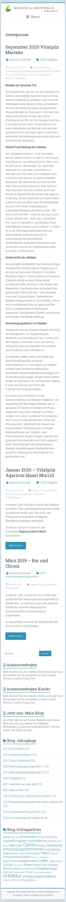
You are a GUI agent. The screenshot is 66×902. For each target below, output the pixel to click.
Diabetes (34, 584)
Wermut (16, 880)
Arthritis (52, 841)
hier (30, 730)
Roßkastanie (19, 872)
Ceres (29, 845)
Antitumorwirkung (42, 68)
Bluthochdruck (45, 71)
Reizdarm (9, 78)
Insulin (42, 584)
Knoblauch (44, 857)
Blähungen (16, 845)
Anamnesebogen (47, 671)
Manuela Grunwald (20, 59)
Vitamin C (7, 880)
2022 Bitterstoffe (13, 790)
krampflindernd (28, 861)
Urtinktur (12, 876)
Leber (43, 860)
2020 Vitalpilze (48, 59)
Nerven (8, 868)
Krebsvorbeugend (13, 494)
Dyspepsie (54, 845)
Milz (45, 864)
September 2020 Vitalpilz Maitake (32, 49)
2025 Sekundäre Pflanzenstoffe (21, 812)
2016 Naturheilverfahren (17, 754)
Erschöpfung (51, 849)
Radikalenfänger (12, 497)
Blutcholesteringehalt (28, 71)
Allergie (7, 837)
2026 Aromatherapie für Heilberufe (23, 817)
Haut (45, 853)
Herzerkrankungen (19, 75)
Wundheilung (29, 880)
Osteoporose (45, 75)
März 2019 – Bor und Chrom (26, 563)
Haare (22, 853)
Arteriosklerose (11, 71)
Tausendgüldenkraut (42, 872)
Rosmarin (8, 872)
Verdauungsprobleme (39, 876)
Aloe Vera (15, 837)
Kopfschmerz (10, 861)
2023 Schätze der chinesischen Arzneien (27, 796)
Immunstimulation (48, 490)
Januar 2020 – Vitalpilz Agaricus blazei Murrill (30, 472)
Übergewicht (20, 78)
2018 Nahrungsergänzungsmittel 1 (23, 766)
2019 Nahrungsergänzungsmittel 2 (25, 575)
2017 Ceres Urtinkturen (16, 760)
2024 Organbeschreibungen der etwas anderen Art (32, 802)
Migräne (38, 864)
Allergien (35, 490)
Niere (16, 868)
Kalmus (35, 857)
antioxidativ (28, 837)
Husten (54, 853)
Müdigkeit (53, 864)
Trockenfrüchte (12, 588)
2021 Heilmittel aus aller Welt (20, 784)
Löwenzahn (18, 865)
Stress (29, 872)
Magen (28, 864)
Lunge (8, 864)
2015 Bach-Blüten (13, 748)
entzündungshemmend (23, 849)
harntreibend (33, 853)
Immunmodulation (17, 857)
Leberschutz (33, 75)
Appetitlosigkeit (14, 841)
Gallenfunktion (11, 853)
